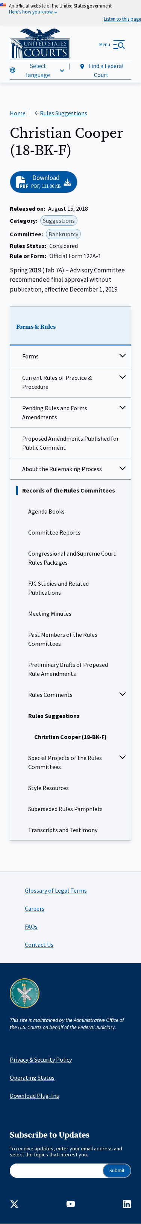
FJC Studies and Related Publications (58, 588)
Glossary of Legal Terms (56, 890)
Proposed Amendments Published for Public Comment (70, 443)
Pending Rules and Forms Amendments (54, 412)
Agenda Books (46, 511)
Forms (30, 356)
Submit (116, 1170)
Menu (104, 44)
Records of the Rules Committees (68, 490)
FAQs (31, 926)
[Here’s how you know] (70, 13)
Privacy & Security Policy (41, 1059)
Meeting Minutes (49, 613)
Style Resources (48, 788)
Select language (38, 70)
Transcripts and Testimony (62, 830)
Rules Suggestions (54, 715)
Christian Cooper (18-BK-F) (70, 736)
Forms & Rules (36, 327)
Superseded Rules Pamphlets (65, 809)
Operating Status (32, 1077)
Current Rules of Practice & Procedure (57, 382)
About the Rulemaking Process (62, 469)
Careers (34, 908)
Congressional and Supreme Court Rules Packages (72, 558)
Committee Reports (54, 532)
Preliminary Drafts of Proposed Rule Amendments (68, 669)
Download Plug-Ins (34, 1095)
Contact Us (39, 944)
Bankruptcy (63, 234)
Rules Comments (50, 694)
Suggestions (59, 220)
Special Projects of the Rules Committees (65, 762)
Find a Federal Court (105, 70)
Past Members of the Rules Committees (62, 639)
